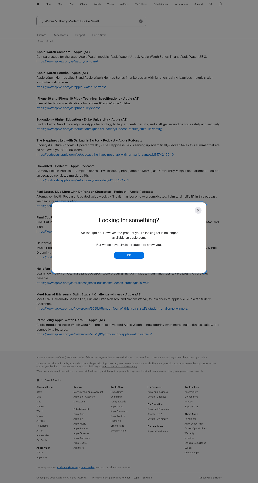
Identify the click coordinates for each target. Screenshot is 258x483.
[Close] (198, 210)
